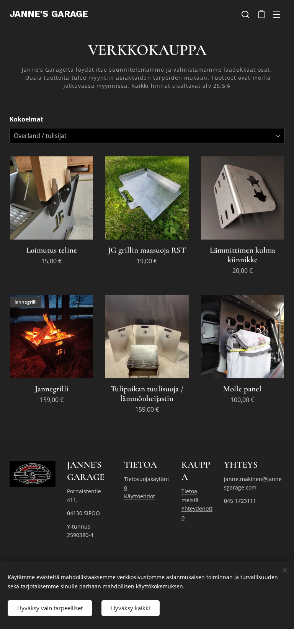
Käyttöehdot (139, 496)
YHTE (235, 464)
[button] (245, 14)
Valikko (276, 14)
